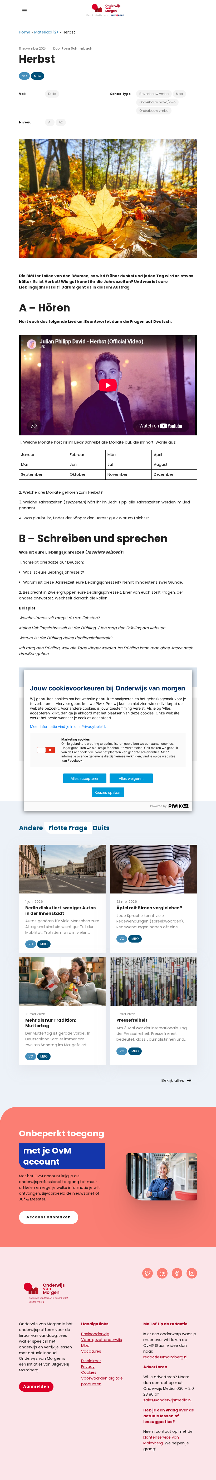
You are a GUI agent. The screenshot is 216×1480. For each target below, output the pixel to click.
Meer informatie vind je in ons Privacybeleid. (68, 726)
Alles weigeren (131, 778)
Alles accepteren (85, 778)
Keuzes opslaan (108, 792)
